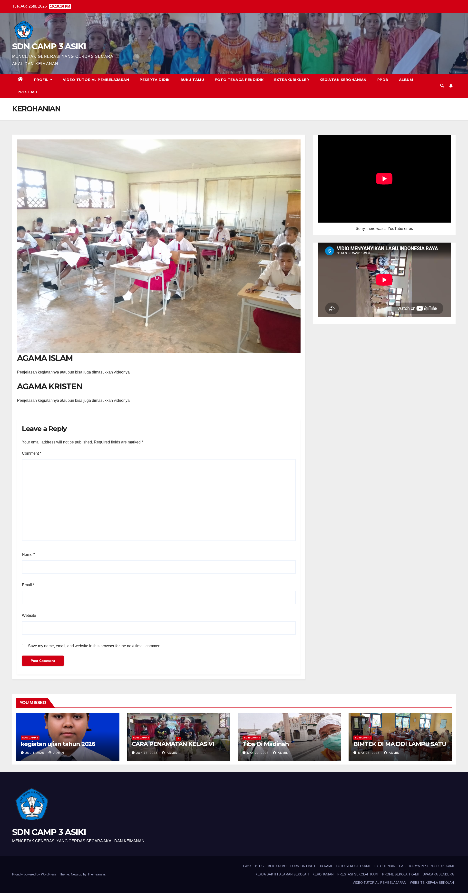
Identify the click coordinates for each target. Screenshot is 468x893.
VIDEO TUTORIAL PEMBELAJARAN (96, 80)
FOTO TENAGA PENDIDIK (239, 80)
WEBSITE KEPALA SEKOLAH (432, 882)
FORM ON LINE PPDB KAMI (311, 866)
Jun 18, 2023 (146, 753)
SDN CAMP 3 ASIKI (49, 46)
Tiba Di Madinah (266, 743)
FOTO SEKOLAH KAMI (353, 866)
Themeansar (96, 874)
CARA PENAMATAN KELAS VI (173, 743)
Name (28, 554)
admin (58, 753)
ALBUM (406, 80)
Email (28, 585)
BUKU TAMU (192, 80)
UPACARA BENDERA (438, 874)
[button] (442, 86)
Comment (31, 453)
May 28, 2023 (369, 753)
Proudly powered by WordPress (35, 874)
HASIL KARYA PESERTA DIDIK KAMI (426, 866)
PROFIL (41, 80)
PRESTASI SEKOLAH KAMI (357, 874)
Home (247, 866)
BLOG (259, 866)
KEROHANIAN (322, 874)
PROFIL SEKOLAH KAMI (400, 874)
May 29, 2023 (258, 753)
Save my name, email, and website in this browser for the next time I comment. (95, 646)
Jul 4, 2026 (34, 753)
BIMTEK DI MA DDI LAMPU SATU (399, 743)
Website (29, 615)
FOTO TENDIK (384, 866)
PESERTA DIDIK (155, 80)
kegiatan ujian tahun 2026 (58, 743)
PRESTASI (27, 92)
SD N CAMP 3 (30, 737)
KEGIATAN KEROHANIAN (343, 80)
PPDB (382, 80)
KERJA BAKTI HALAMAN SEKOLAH (282, 874)
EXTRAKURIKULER (291, 80)
